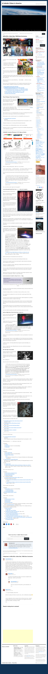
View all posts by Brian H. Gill (13, 547)
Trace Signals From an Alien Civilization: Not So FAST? (12, 427)
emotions (39, 144)
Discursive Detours (38, 123)
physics (4, 551)
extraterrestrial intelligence (27, 550)
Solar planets (42, 155)
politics (43, 153)
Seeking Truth (8, 509)
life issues (39, 151)
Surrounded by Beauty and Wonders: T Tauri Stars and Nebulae (40, 75)
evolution (41, 144)
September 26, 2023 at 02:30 (9, 590)
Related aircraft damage (9, 489)
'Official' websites (41, 651)
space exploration (38, 156)
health (37, 149)
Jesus (37, 151)
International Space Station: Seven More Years (12, 511)
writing (40, 158)
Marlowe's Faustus (39, 138)
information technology (42, 150)
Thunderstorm (7, 446)
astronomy (37, 141)
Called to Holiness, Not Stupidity (41, 77)
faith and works (38, 146)
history (32, 550)
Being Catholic (38, 122)
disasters (37, 144)
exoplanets (37, 145)
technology (38, 157)
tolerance (41, 157)
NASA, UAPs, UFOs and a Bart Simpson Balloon (11, 425)
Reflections (37, 125)
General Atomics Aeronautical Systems (11, 472)
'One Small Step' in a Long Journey (41, 69)
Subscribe (26, 538)
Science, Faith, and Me (39, 65)
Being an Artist (38, 121)
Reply (6, 571)
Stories (32, 30)
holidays (37, 150)
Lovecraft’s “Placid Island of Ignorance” (12, 514)
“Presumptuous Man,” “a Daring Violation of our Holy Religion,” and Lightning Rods (19, 517)
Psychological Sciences (10, 504)
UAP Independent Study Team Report (10, 118)
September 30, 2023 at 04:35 (14, 582)
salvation (39, 154)
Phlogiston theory (7, 501)
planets (41, 153)
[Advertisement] (24, 22)
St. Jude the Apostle (20, 30)
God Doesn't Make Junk (40, 78)
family (41, 146)
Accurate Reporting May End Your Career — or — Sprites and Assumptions (16, 88)
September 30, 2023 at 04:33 (12, 574)
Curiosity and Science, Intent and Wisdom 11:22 (12, 513)
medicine (37, 152)
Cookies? (41, 37)
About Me (7, 30)
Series (20, 550)
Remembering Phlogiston (10, 519)
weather (8, 551)
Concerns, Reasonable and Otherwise (11, 512)
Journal (37, 124)
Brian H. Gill (13, 37)
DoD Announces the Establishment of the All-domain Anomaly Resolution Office (19, 479)
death (42, 143)
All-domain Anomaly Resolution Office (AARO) (12, 477)
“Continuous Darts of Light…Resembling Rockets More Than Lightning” (17, 90)
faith (40, 145)
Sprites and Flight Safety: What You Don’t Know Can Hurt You (14, 92)
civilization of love (41, 142)
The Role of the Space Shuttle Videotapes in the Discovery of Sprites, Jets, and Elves (17, 464)
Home (4, 30)
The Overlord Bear (9, 558)
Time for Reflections (38, 112)
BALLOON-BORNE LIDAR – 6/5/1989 (10, 492)
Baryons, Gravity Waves (9, 518)
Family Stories (40, 54)
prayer (37, 154)
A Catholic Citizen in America (11, 3)
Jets (6, 455)
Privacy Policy (14, 30)
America (37, 140)
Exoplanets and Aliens (12, 550)
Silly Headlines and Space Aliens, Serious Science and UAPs (13, 420)
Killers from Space (8, 500)
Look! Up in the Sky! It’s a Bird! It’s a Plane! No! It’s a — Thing (14, 91)
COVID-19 (37, 143)
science (6, 551)
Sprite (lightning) (7, 445)
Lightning (6, 444)
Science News (17, 550)
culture (40, 143)
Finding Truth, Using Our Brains (11, 510)
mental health (41, 152)
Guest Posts (38, 137)
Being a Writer (38, 120)
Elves (7, 457)
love (42, 151)
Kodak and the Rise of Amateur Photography (11, 459)
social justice (38, 155)
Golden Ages (38, 136)
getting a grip (38, 148)
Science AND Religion (27, 30)
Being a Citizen (38, 119)
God (41, 148)
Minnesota (38, 153)
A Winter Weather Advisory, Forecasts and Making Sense (14, 515)
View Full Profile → (38, 185)
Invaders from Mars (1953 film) (9, 498)
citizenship (37, 142)
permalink (14, 551)
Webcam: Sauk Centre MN (37, 30)
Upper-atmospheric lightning (9, 454)
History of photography (8, 452)
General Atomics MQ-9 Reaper (9, 474)
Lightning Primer (8, 463)
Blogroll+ (10, 30)
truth (43, 157)
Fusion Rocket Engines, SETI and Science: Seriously (12, 423)
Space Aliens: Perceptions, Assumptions (10, 429)
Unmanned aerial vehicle (8, 475)
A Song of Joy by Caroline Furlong (40, 101)
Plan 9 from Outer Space (8, 502)
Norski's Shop (37, 212)
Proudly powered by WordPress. (40, 662)
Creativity (38, 131)
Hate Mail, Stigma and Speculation (10, 93)
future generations (37, 147)
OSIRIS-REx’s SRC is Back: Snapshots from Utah (26, 33)
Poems (38, 132)
